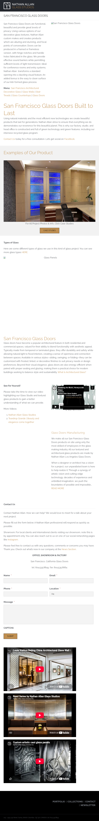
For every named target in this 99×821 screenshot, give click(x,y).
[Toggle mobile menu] (94, 4)
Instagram (13, 539)
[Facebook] (4, 800)
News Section (69, 549)
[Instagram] (14, 800)
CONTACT (90, 801)
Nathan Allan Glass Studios (22, 415)
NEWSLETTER (88, 805)
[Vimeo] (21, 800)
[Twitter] (7, 800)
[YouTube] (11, 800)
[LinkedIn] (24, 800)
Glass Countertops (21, 95)
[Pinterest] (18, 800)
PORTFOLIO (59, 801)
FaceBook (69, 139)
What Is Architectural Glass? (72, 372)
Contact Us (9, 139)
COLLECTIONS (75, 801)
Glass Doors (39, 95)
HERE (25, 252)
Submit (10, 636)
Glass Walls (28, 91)
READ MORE (57, 488)
